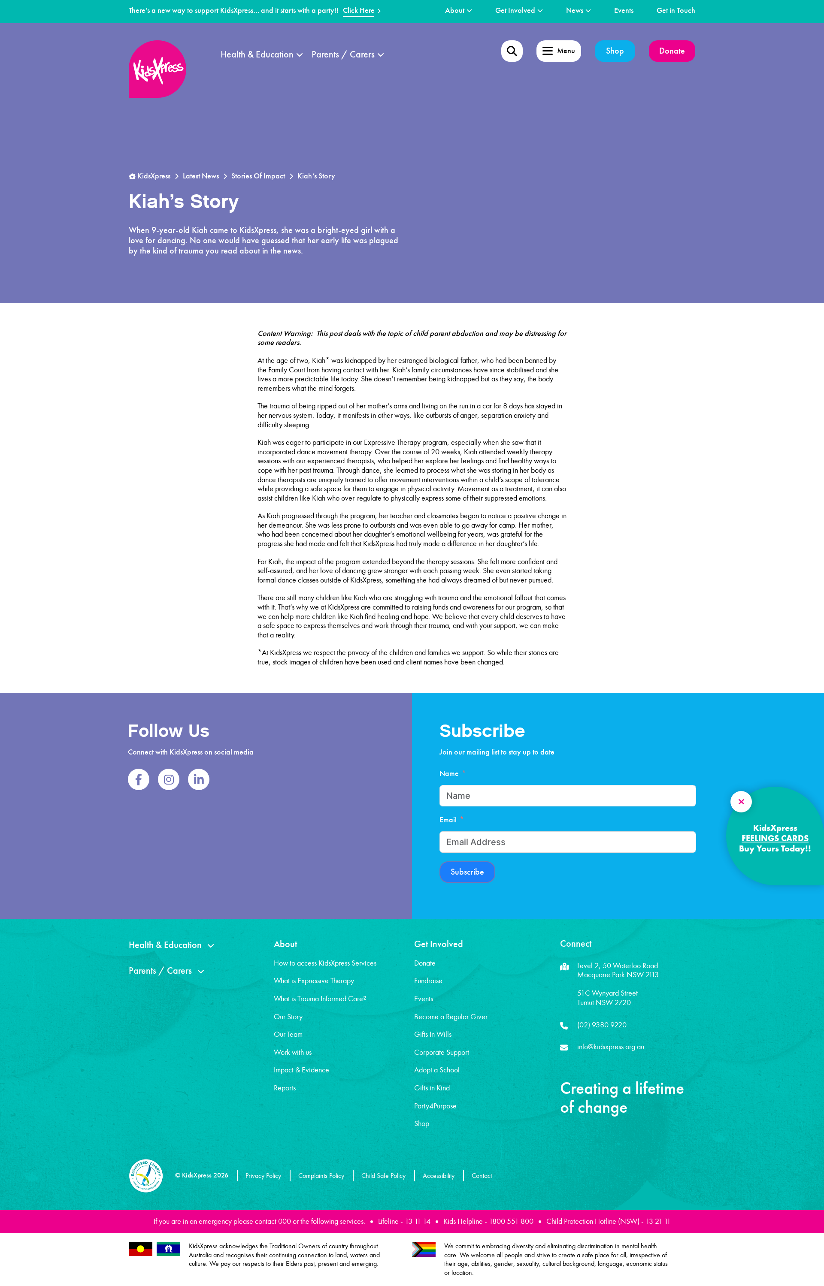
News (574, 10)
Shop (615, 50)
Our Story (288, 1016)
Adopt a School (437, 1070)
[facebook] (138, 779)
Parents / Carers (343, 54)
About (454, 10)
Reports (285, 1088)
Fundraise (428, 980)
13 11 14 (417, 1221)
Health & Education (257, 54)
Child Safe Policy (383, 1175)
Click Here (359, 10)
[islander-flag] (168, 1249)
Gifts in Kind (432, 1088)
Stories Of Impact (258, 176)
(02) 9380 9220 (602, 1024)
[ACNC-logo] (146, 1176)
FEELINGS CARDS (775, 838)
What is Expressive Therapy (314, 980)
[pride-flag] (424, 1249)
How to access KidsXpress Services (325, 963)
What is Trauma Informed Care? (320, 998)
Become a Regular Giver (451, 1016)
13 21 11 (658, 1221)
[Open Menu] (512, 51)
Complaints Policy (321, 1175)
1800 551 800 (511, 1221)
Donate (672, 50)
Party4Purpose (435, 1106)
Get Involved (515, 10)
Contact (482, 1175)
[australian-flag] (140, 1249)
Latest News (201, 176)
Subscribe (467, 871)
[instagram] (168, 779)
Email (448, 819)
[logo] (157, 69)
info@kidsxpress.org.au (610, 1046)
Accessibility (438, 1175)
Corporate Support (441, 1052)
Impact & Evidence (301, 1070)
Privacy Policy (263, 1175)
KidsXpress (153, 176)
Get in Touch (676, 10)
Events (623, 10)
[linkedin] (198, 779)
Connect (575, 943)
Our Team (288, 1034)
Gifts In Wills (432, 1034)
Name (449, 773)
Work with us (293, 1052)
